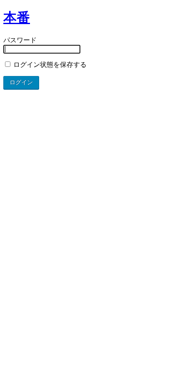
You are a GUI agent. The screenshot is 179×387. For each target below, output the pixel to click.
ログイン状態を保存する (49, 64)
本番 (16, 17)
